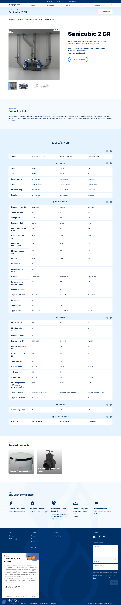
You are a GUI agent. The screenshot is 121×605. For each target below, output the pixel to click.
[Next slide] (110, 151)
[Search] (111, 5)
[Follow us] (94, 536)
